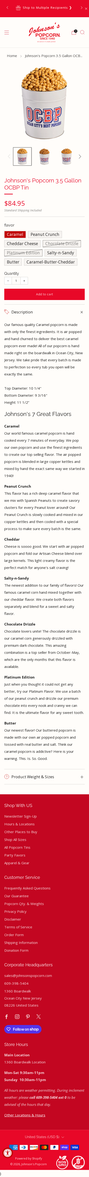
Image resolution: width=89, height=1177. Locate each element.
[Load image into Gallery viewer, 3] (66, 156)
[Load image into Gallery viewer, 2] (44, 156)
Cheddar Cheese (22, 243)
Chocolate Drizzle (61, 243)
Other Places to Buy (20, 831)
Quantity (11, 273)
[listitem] (44, 7)
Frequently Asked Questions (27, 888)
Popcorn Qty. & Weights (24, 903)
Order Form (14, 934)
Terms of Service (18, 927)
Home (12, 55)
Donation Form (16, 950)
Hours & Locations (19, 824)
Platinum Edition (23, 252)
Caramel (15, 234)
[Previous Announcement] (7, 8)
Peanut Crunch (45, 234)
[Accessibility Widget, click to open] (7, 1153)
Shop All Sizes (15, 839)
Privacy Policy (15, 911)
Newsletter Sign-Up (20, 816)
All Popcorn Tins (17, 847)
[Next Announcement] (81, 8)
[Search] (82, 32)
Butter (13, 262)
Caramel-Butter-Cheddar (51, 262)
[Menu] (6, 32)
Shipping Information (21, 942)
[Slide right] (79, 156)
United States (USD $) (42, 1137)
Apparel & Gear (16, 862)
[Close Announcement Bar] (86, 8)
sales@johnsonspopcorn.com (28, 975)
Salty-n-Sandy (60, 252)
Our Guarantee (16, 895)
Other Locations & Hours (24, 1115)
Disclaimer (12, 919)
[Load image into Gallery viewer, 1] (22, 156)
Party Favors (14, 855)
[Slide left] (10, 156)
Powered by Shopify (28, 1158)
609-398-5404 (16, 983)
